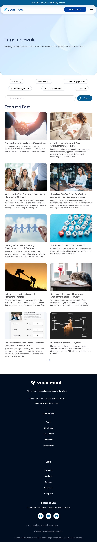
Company (48, 494)
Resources (48, 488)
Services (48, 482)
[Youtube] (48, 516)
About (48, 422)
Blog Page (48, 428)
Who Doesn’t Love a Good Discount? (67, 245)
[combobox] (40, 98)
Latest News (48, 446)
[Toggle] (91, 9)
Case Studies (48, 434)
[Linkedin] (56, 516)
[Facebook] (41, 516)
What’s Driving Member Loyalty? (65, 343)
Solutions (48, 476)
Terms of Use (42, 525)
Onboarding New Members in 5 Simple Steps (25, 143)
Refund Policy (53, 525)
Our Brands (48, 440)
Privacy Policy (31, 525)
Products (48, 470)
